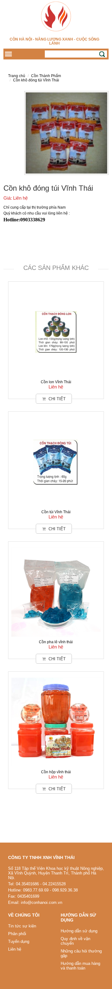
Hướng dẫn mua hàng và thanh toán (80, 965)
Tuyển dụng (18, 941)
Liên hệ (14, 949)
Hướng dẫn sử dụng (79, 931)
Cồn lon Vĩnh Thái (56, 382)
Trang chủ (16, 76)
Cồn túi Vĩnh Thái (56, 512)
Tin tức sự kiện (22, 926)
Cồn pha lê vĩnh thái (56, 642)
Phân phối (17, 933)
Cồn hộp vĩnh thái (56, 772)
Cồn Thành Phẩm (46, 76)
